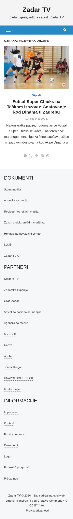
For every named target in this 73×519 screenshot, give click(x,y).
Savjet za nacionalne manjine (23, 312)
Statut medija (12, 189)
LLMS (8, 244)
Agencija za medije (16, 200)
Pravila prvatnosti (15, 434)
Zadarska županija (16, 289)
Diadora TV (11, 278)
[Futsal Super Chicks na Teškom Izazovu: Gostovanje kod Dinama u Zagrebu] (36, 67)
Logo (7, 456)
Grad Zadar (11, 300)
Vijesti (36, 95)
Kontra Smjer (12, 389)
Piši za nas (11, 478)
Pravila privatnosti (37, 510)
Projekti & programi (16, 467)
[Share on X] (31, 156)
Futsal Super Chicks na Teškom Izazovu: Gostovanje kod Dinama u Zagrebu (36, 107)
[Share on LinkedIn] (42, 156)
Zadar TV (36, 9)
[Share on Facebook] (25, 156)
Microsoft (10, 334)
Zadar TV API (12, 255)
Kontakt (9, 423)
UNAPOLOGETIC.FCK (18, 378)
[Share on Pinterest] (36, 156)
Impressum (11, 412)
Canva (8, 345)
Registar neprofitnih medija (21, 211)
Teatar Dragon (13, 367)
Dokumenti (11, 445)
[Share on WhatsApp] (48, 156)
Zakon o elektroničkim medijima (24, 222)
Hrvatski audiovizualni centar (22, 233)
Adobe (8, 356)
